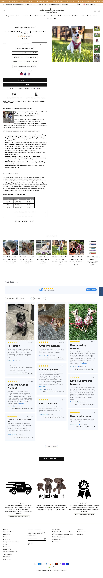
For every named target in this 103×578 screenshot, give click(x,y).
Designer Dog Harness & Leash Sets (62, 532)
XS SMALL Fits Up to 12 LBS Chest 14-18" (25, 53)
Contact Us (40, 4)
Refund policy (6, 556)
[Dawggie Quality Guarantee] (84, 489)
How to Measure (7, 4)
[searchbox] (10, 298)
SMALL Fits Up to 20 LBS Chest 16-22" (25, 57)
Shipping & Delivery (18, 4)
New (17, 16)
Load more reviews (51, 446)
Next (28, 29)
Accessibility (6, 534)
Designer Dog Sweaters (58, 537)
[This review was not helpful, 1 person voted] (31, 373)
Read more (84, 363)
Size (24, 44)
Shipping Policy (7, 559)
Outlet (89, 16)
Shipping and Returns (8, 532)
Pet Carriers (55, 542)
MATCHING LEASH (18, 166)
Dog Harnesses (56, 529)
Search (5, 537)
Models (49, 19)
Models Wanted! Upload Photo (52, 4)
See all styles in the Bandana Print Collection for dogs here (21, 131)
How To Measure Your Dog (25, 212)
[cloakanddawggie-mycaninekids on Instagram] (28, 544)
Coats (59, 16)
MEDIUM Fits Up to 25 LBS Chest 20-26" (25, 62)
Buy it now (25, 84)
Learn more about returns (84, 514)
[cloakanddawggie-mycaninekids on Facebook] (31, 544)
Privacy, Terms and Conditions (11, 542)
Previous (23, 29)
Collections (22, 27)
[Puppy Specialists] (51, 489)
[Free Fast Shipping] (18, 489)
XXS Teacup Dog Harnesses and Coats (62, 534)
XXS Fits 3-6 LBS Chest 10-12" (25, 48)
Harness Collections (36, 16)
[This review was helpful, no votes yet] (59, 392)
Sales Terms (80, 534)
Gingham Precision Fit (12, 127)
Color (25, 71)
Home (16, 27)
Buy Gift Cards (7, 549)
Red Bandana (21, 74)
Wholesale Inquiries (82, 532)
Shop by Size (10, 16)
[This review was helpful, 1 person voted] (28, 373)
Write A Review (91, 289)
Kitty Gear (75, 16)
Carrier (83, 16)
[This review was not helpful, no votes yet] (62, 392)
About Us (5, 529)
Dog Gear (67, 16)
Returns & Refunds (30, 4)
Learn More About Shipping (18, 516)
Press (95, 16)
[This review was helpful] (91, 369)
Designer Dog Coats (57, 539)
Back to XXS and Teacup (52, 458)
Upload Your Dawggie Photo (10, 551)
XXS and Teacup (30, 27)
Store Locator (6, 539)
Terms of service (7, 554)
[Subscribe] (45, 539)
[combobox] (25, 298)
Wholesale (65, 4)
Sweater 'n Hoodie (50, 16)
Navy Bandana (25, 74)
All (55, 19)
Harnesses (24, 16)
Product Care (6, 547)
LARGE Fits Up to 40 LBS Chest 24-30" (25, 66)
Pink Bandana (28, 74)
